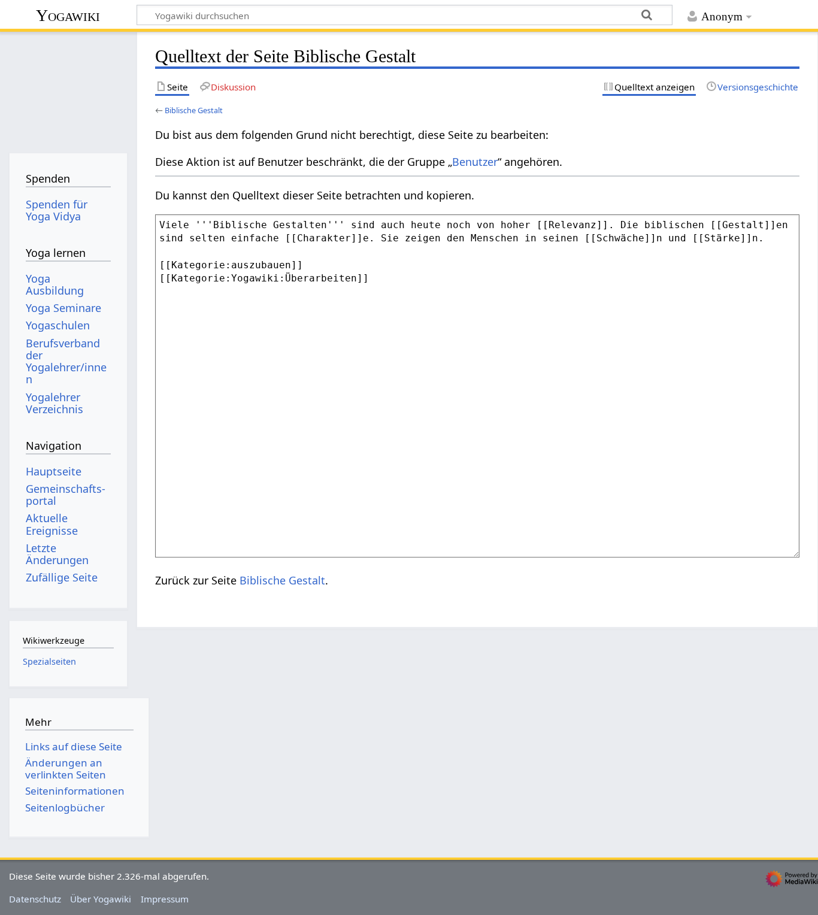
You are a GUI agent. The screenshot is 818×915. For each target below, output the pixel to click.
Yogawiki (68, 15)
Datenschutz (35, 899)
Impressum (165, 899)
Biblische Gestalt (194, 110)
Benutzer (475, 161)
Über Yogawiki (100, 899)
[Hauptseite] (68, 88)
